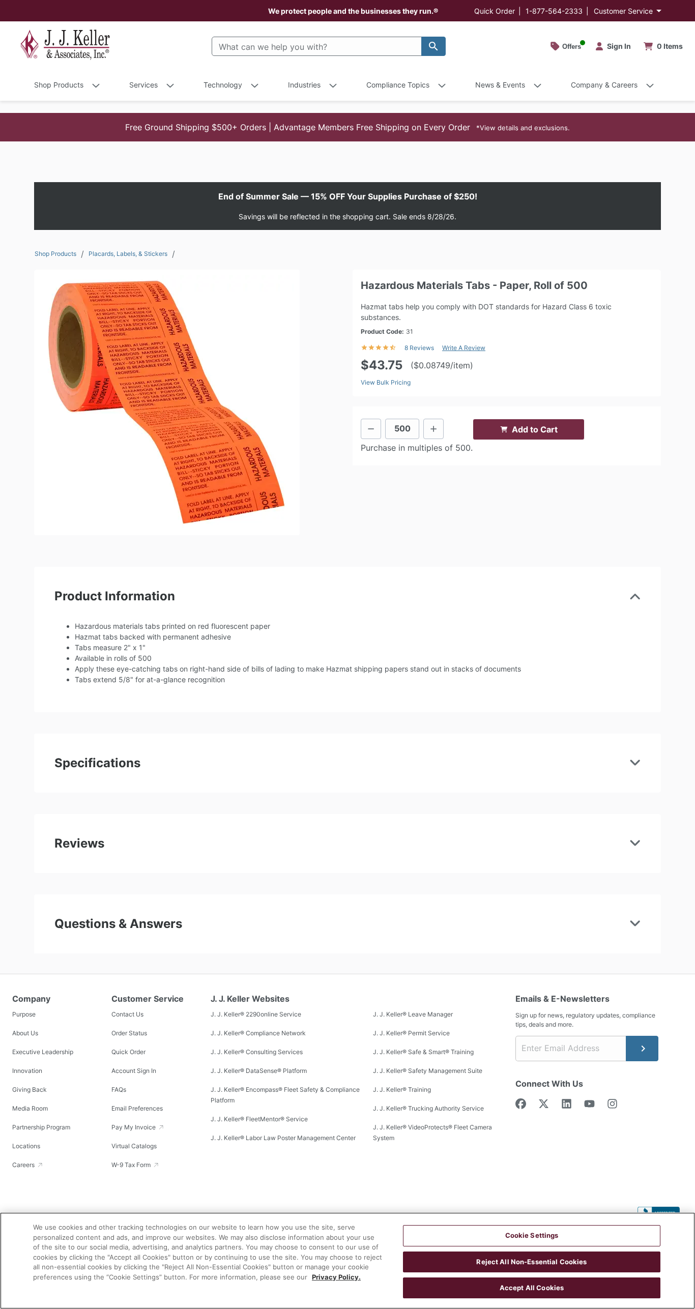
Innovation (27, 1071)
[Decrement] (371, 429)
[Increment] (433, 429)
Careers (24, 1165)
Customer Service (623, 11)
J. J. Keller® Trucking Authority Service (428, 1109)
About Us (25, 1033)
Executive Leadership (42, 1052)
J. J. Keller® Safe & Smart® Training (423, 1052)
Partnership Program (41, 1127)
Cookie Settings (532, 1235)
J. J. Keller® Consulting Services (257, 1052)
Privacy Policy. (336, 1277)
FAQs (118, 1090)
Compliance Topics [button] (397, 84)
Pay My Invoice (134, 1127)
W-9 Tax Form (131, 1165)
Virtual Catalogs (134, 1146)
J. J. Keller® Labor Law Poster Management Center (283, 1138)
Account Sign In (133, 1071)
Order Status (129, 1033)
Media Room (30, 1109)
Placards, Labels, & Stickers (128, 253)
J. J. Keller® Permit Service (411, 1033)
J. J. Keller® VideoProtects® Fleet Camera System (432, 1133)
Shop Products (55, 253)
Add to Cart (535, 429)
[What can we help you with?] (433, 46)
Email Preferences (137, 1109)
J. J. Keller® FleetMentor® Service (259, 1119)
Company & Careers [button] (604, 84)
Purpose (24, 1015)
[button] (347, 127)
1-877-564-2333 (554, 11)
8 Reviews (419, 348)
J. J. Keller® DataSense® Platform (259, 1071)
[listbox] (167, 402)
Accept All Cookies (532, 1288)
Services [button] (143, 84)
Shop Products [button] (58, 84)
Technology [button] (223, 84)
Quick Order (494, 11)
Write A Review (463, 348)
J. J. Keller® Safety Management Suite (427, 1071)
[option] (167, 402)
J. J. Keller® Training (402, 1090)
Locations (26, 1146)
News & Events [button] (500, 84)
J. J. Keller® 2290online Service (256, 1015)
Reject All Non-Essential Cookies (531, 1262)
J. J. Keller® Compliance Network (258, 1033)
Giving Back (29, 1090)
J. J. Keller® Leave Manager (413, 1015)
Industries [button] (304, 84)
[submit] (642, 1048)
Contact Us (127, 1015)
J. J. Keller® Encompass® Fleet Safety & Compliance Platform (285, 1095)
